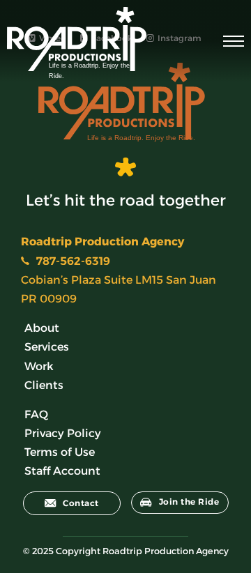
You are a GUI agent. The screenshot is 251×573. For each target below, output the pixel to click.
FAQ (36, 414)
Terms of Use (59, 452)
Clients (43, 385)
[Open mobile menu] (233, 41)
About (41, 328)
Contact (81, 503)
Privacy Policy (62, 433)
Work (39, 366)
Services (46, 346)
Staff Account (62, 471)
